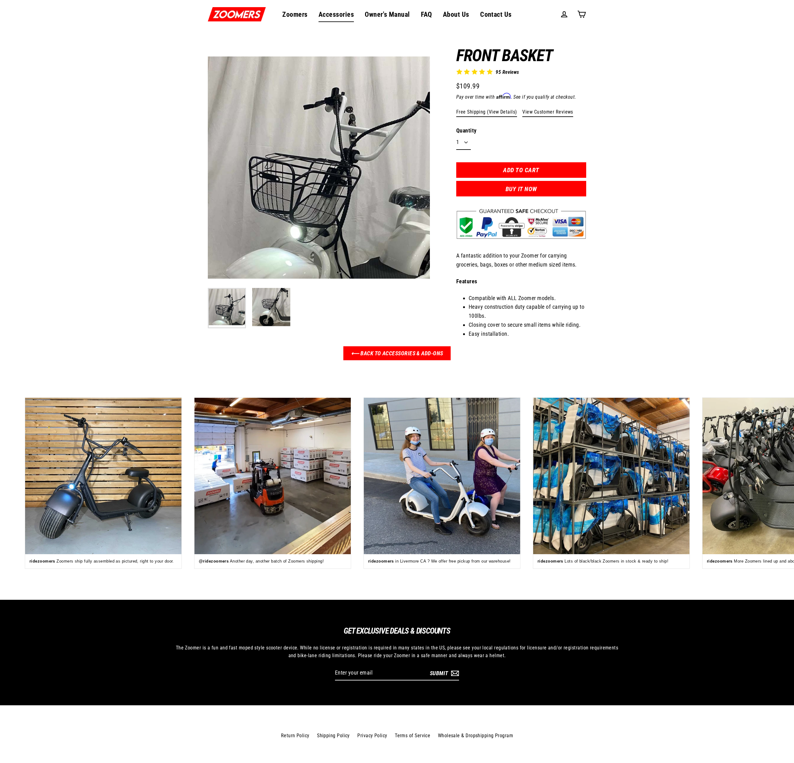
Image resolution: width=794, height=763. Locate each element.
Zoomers (294, 14)
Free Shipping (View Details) (486, 112)
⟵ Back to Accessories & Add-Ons (397, 353)
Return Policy (295, 735)
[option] (319, 167)
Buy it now (521, 189)
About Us (456, 14)
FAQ (426, 14)
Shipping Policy (333, 735)
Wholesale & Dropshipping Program (475, 735)
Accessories (336, 14)
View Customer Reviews (547, 112)
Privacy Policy (372, 735)
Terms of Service (412, 735)
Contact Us (496, 14)
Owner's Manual (387, 14)
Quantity (466, 130)
